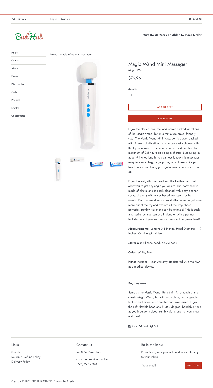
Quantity (132, 89)
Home (14, 52)
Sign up (65, 19)
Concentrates (18, 115)
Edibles (15, 108)
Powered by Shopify (64, 381)
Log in (53, 19)
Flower (14, 76)
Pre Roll (28, 100)
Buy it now (165, 118)
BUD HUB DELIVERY (42, 381)
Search (15, 352)
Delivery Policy (20, 361)
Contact (15, 60)
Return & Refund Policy (25, 357)
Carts (14, 92)
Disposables (17, 84)
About (14, 68)
